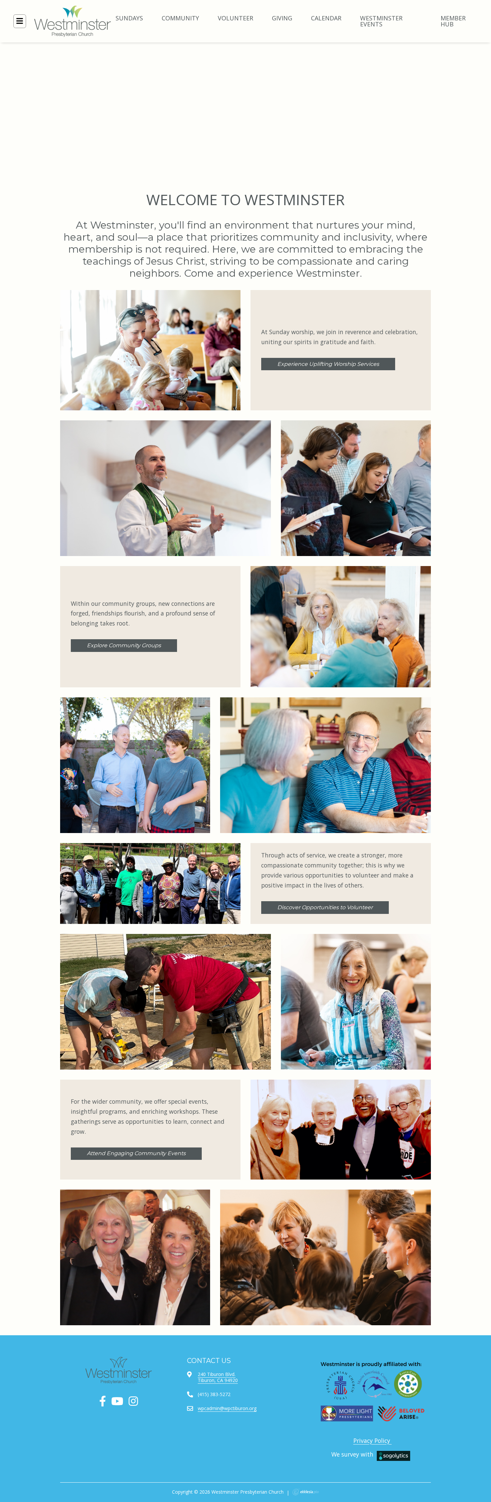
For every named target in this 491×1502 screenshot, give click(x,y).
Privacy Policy (372, 1441)
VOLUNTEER (235, 18)
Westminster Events (381, 21)
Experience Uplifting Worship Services (328, 364)
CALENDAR (326, 18)
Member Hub (453, 21)
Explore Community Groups (124, 645)
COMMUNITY (180, 18)
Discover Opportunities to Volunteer (325, 907)
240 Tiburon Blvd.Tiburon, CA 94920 (218, 1377)
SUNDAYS (129, 18)
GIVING (282, 18)
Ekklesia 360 (305, 1492)
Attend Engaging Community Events (136, 1153)
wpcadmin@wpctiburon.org (227, 1408)
